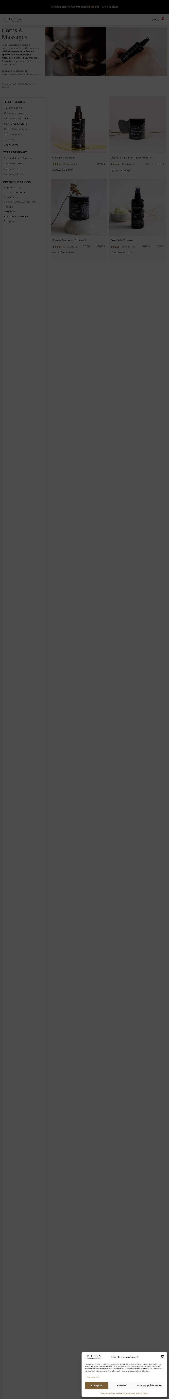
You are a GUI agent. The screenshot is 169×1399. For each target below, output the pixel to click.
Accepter (96, 1385)
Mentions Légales (142, 1393)
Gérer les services (92, 1377)
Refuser (122, 1385)
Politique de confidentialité (125, 1393)
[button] (162, 1357)
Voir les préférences (149, 1385)
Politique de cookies (108, 1393)
